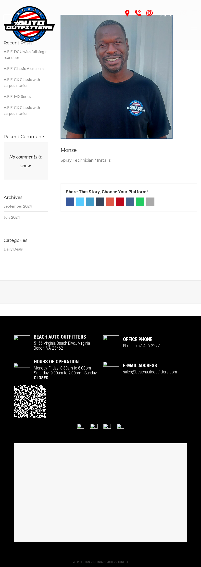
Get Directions (129, 13)
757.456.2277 (139, 13)
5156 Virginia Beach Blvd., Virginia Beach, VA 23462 (62, 346)
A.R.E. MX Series (17, 96)
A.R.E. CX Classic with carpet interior (22, 82)
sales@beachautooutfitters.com (153, 13)
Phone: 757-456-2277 (141, 345)
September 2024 (18, 206)
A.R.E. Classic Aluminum (24, 68)
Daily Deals (13, 249)
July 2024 (12, 217)
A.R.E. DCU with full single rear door (25, 54)
